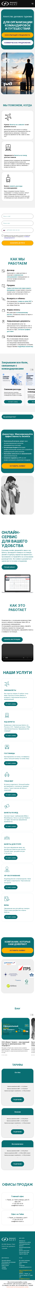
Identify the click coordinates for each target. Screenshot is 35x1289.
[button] (17, 35)
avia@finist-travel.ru (24, 1278)
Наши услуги (5, 1265)
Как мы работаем (24, 1252)
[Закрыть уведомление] (34, 1281)
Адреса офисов (23, 1254)
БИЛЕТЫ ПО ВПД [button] (11, 813)
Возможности (5, 1263)
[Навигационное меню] (32, 3)
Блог (20, 1263)
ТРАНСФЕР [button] (8, 781)
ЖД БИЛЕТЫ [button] (9, 722)
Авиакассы (22, 1240)
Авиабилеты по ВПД (25, 1242)
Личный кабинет (6, 1260)
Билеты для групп (24, 1250)
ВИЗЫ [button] (6, 905)
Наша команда (23, 1262)
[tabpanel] (17, 472)
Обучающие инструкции (8, 1262)
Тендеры (4, 1268)
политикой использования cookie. (17, 1287)
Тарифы (4, 1267)
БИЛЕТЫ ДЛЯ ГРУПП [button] (12, 844)
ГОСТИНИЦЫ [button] (9, 753)
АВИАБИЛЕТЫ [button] (10, 690)
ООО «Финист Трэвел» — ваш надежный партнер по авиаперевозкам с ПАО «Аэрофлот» (15, 1043)
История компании (24, 1260)
